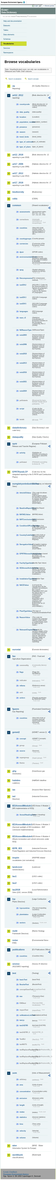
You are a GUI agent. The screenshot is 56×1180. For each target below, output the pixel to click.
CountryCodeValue (26, 535)
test (14, 973)
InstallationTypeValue (26, 579)
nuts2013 (23, 363)
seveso (16, 964)
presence (23, 127)
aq (13, 86)
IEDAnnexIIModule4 (22, 836)
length (22, 1105)
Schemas (7, 39)
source (22, 751)
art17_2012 (17, 173)
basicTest (23, 980)
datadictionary (19, 428)
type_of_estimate (26, 142)
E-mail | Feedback (10, 1172)
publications (18, 949)
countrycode (25, 104)
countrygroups (25, 239)
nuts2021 (23, 382)
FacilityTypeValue (26, 563)
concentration (25, 1091)
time (21, 1124)
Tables (5, 30)
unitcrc (22, 698)
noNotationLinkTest (26, 1015)
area (21, 1085)
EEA (14, 2)
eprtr (14, 444)
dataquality (17, 437)
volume (23, 1138)
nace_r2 (23, 318)
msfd (14, 931)
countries (23, 228)
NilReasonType (26, 330)
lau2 (14, 883)
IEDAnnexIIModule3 (22, 824)
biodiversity (18, 192)
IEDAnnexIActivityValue (26, 568)
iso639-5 (23, 304)
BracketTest (24, 984)
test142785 (24, 1025)
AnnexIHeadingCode (26, 815)
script (22, 409)
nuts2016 (23, 372)
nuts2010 (23, 354)
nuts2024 (23, 391)
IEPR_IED (17, 848)
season (22, 132)
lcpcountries (25, 908)
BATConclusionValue (26, 519)
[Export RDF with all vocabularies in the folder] (49, 98)
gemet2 (16, 732)
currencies (24, 244)
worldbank (17, 1155)
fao (13, 656)
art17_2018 (17, 183)
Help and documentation (12, 21)
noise (15, 940)
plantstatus (24, 914)
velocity (23, 1131)
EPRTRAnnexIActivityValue (26, 554)
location (23, 117)
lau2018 (16, 890)
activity (22, 453)
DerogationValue (26, 544)
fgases (15, 709)
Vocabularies (8, 44)
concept (23, 739)
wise (14, 1145)
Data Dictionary (22, 16)
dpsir (22, 252)
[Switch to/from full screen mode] (40, 6)
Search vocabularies (14, 79)
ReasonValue (25, 617)
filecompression (26, 278)
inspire (15, 858)
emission (23, 1098)
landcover (17, 867)
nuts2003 (23, 335)
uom (14, 1073)
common (16, 205)
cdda (14, 199)
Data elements (8, 35)
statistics (23, 1117)
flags (21, 672)
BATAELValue (25, 514)
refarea (22, 686)
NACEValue (24, 585)
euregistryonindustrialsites (22, 484)
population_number (26, 122)
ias (13, 790)
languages (24, 311)
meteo (22, 1112)
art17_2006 (17, 164)
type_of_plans (25, 147)
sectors (22, 923)
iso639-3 (23, 297)
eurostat (16, 649)
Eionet (13, 16)
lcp (13, 899)
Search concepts (33, 79)
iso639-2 (23, 285)
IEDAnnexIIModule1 (22, 806)
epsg (21, 270)
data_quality (24, 112)
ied (13, 796)
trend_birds (24, 137)
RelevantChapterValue (26, 630)
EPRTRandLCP (20, 472)
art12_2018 (17, 155)
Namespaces (8, 53)
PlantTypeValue (26, 611)
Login (36, 6)
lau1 (14, 876)
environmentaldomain (26, 257)
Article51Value (25, 493)
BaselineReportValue (26, 508)
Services (6, 48)
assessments (25, 212)
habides (16, 780)
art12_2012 (17, 95)
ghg (14, 771)
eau (21, 996)
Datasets (6, 26)
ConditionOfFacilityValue (26, 526)
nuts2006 (23, 344)
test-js (22, 1020)
